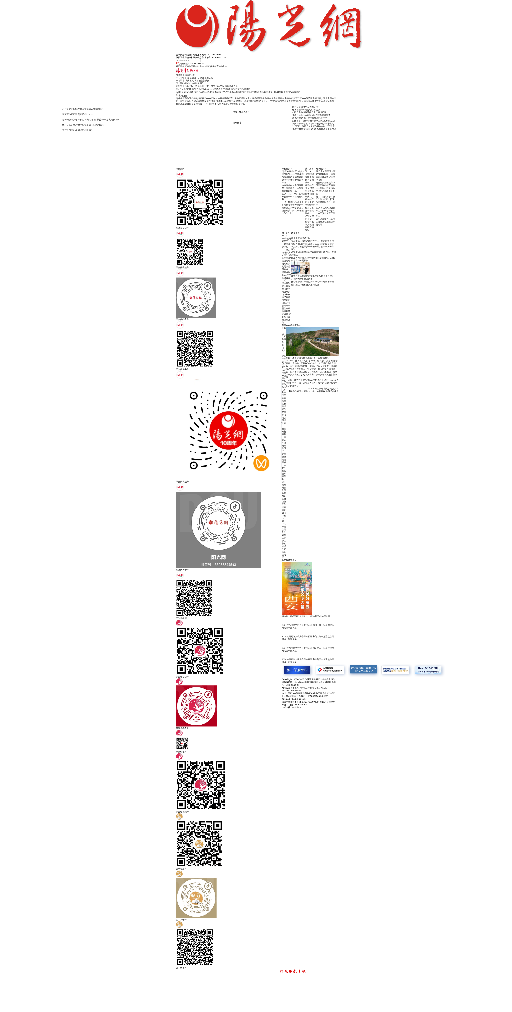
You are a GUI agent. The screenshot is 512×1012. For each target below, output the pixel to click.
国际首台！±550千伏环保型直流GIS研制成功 (313, 121)
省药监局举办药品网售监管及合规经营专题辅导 (325, 222)
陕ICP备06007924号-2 (305, 688)
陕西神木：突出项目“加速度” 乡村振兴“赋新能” (308, 358)
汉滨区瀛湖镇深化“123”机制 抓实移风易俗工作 (213, 101)
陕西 (191, 66)
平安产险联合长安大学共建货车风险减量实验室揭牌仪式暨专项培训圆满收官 (284, 400)
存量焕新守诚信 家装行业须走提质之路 (286, 317)
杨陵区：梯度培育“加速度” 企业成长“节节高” (256, 101)
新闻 (187, 66)
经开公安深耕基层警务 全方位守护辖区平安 (309, 213)
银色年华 (223, 66)
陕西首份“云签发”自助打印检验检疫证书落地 (313, 123)
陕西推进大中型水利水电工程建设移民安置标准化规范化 (237, 92)
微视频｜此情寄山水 (185, 75)
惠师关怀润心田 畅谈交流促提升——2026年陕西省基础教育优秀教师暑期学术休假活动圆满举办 (221, 98)
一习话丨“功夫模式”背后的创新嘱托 (192, 80)
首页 (178, 66)
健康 (212, 66)
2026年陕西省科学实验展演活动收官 (309, 118)
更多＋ (246, 111)
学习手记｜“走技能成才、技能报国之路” (195, 78)
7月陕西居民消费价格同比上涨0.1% (193, 92)
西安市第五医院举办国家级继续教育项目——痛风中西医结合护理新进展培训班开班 (325, 188)
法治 (204, 66)
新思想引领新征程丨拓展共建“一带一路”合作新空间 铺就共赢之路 (207, 86)
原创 (195, 66)
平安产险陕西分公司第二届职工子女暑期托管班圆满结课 (284, 541)
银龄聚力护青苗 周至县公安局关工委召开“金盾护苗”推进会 (293, 210)
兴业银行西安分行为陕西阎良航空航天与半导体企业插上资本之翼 (284, 501)
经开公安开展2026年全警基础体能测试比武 (309, 191)
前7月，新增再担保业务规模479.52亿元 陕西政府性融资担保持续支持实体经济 (213, 89)
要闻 (182, 66)
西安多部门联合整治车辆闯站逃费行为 (282, 92)
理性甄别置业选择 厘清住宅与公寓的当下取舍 (286, 289)
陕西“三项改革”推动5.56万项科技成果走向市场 (314, 129)
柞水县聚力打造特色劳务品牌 (306, 109)
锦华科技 (296, 707)
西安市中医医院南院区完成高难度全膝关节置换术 (301, 101)
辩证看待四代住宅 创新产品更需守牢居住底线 (286, 303)
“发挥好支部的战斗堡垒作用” (189, 83)
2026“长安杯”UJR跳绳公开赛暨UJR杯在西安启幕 (293, 197)
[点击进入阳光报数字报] (187, 72)
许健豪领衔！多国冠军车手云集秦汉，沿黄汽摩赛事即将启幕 (292, 188)
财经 (199, 66)
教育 (216, 66)
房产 (208, 66)
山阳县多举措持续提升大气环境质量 (309, 112)
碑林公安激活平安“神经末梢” (305, 107)
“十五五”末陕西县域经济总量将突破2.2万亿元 (313, 126)
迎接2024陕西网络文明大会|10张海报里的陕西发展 (306, 616)
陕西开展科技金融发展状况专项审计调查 (311, 115)
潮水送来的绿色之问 (300, 238)
